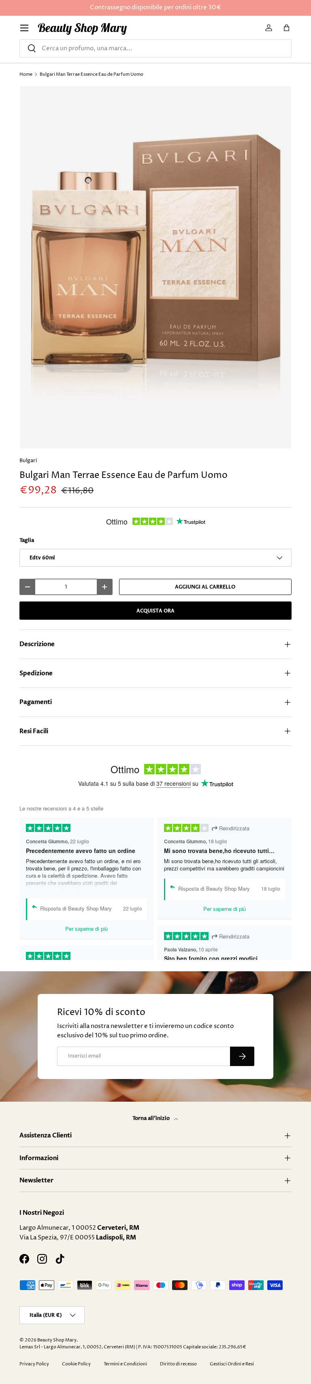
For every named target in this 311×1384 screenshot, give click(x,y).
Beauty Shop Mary (57, 1340)
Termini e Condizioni (125, 1364)
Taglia (26, 540)
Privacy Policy (34, 1364)
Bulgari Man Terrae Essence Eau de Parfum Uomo (91, 74)
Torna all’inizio (151, 1118)
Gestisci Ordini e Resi (232, 1364)
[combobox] (155, 48)
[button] (287, 28)
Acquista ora (155, 611)
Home (25, 74)
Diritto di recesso (178, 1364)
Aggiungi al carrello (205, 587)
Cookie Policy (76, 1364)
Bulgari (28, 460)
